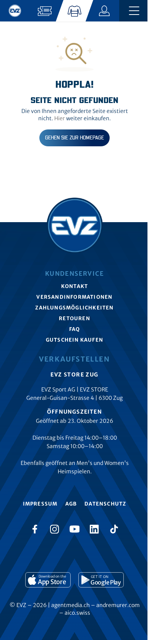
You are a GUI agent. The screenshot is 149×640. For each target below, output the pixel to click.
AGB (71, 504)
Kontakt (74, 286)
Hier (59, 118)
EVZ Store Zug (74, 374)
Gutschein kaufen (74, 340)
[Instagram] (54, 529)
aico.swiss (77, 612)
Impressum (40, 504)
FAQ (74, 329)
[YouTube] (74, 529)
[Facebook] (34, 529)
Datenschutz (105, 504)
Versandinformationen (74, 297)
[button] (134, 10)
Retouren (74, 318)
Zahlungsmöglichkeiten (74, 307)
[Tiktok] (114, 529)
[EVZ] (15, 11)
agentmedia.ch (70, 605)
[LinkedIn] (94, 529)
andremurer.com (118, 605)
